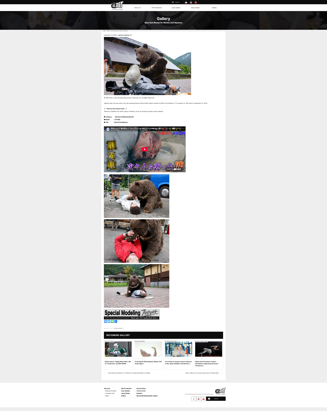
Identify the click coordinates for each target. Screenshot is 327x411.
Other (136, 341)
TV (131, 35)
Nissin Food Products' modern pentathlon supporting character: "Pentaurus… (207, 364)
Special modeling (123, 35)
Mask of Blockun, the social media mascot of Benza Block (202, 373)
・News (106, 396)
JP (186, 1)
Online (168, 341)
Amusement (197, 341)
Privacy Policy (141, 388)
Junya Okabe (195, 8)
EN (191, 1)
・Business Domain (110, 391)
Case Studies (176, 8)
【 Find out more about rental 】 (115, 109)
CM (105, 341)
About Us (138, 8)
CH (196, 1)
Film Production (157, 8)
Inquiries (177, 2)
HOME (104, 30)
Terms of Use (141, 391)
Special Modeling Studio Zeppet (147, 396)
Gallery (214, 8)
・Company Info (109, 393)
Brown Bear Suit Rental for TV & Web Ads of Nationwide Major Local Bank (129, 373)
